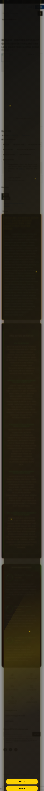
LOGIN (22, 781)
